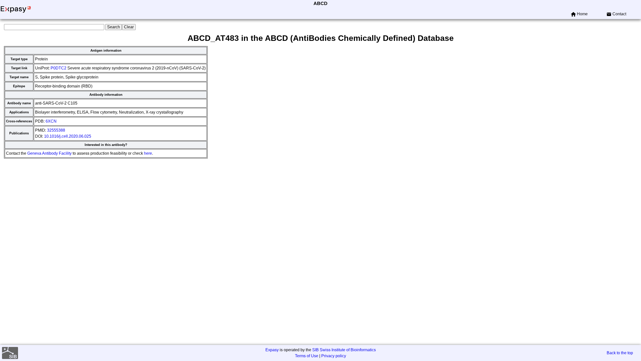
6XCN (51, 121)
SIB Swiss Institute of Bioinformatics (344, 350)
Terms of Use (306, 356)
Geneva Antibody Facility (49, 153)
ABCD (320, 3)
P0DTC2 (58, 68)
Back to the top (620, 353)
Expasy (272, 350)
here (148, 153)
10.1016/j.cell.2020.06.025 (67, 136)
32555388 (56, 130)
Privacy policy (333, 356)
